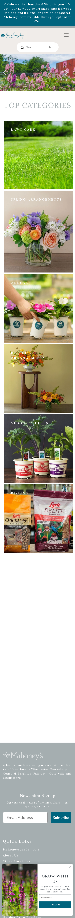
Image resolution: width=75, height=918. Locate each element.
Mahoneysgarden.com (21, 849)
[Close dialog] (70, 867)
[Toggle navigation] (66, 35)
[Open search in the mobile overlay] (38, 47)
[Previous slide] (5, 73)
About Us (11, 855)
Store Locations (17, 861)
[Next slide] (66, 73)
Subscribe (61, 817)
